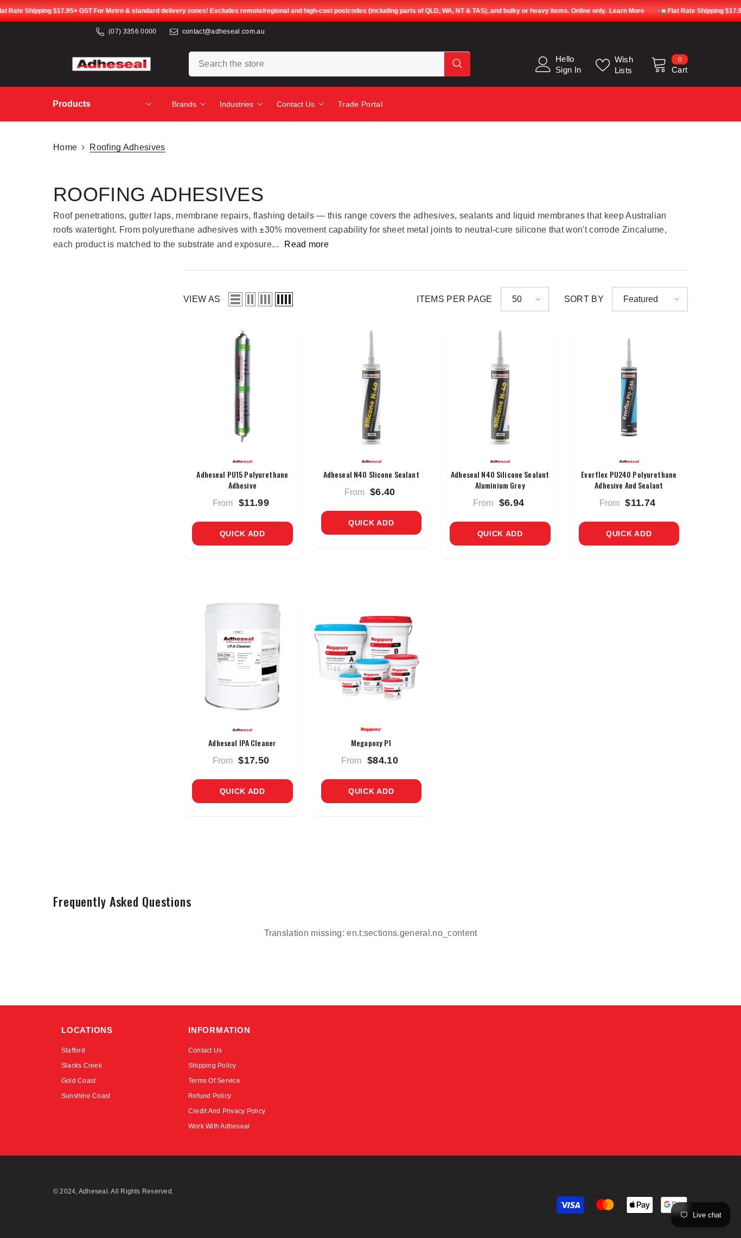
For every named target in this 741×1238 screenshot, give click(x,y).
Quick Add (242, 533)
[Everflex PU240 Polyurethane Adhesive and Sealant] (629, 387)
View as (201, 299)
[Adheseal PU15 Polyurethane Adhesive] (242, 387)
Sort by (584, 299)
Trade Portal (360, 104)
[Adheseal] (242, 461)
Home (65, 147)
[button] (235, 299)
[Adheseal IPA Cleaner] (242, 655)
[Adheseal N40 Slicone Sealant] (371, 387)
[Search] (329, 64)
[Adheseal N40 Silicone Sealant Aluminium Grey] (500, 387)
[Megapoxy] (371, 730)
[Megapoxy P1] (371, 655)
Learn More (626, 11)
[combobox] (316, 64)
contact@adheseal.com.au (223, 31)
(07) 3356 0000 (132, 31)
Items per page (454, 299)
